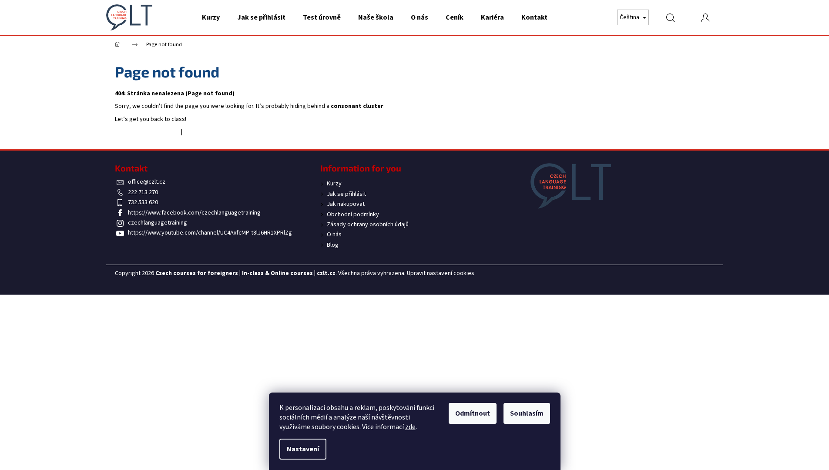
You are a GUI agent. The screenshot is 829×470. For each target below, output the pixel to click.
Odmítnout (472, 413)
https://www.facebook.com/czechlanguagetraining (194, 212)
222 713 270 (143, 192)
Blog (333, 245)
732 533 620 (143, 202)
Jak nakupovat (346, 204)
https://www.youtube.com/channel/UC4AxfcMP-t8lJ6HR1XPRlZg (210, 232)
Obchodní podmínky (353, 214)
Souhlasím (527, 413)
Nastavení (303, 449)
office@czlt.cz (146, 182)
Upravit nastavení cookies (440, 273)
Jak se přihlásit (346, 194)
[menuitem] (210, 17)
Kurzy (334, 183)
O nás (334, 234)
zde (410, 427)
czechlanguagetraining (157, 222)
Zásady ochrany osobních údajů (368, 224)
